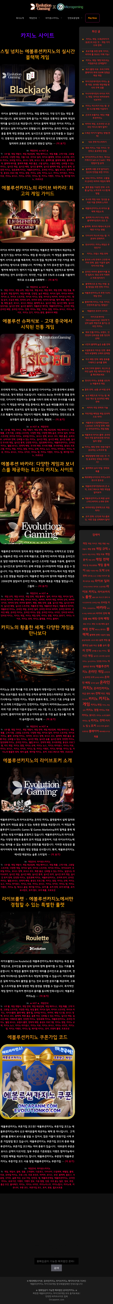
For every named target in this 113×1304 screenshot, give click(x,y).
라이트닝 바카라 (51, 297)
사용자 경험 (105, 635)
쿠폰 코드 (24, 1188)
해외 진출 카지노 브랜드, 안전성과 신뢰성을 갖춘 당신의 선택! (97, 335)
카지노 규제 (35, 173)
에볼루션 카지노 (8, 609)
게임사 (12, 1172)
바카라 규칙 (25, 300)
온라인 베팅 (5, 309)
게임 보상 (38, 290)
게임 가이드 (9, 290)
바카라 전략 (36, 300)
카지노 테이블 (56, 749)
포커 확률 (42, 890)
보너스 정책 (28, 160)
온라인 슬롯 (95, 683)
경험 (88, 571)
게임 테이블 (25, 294)
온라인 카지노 (48, 170)
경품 (23, 1172)
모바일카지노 (91, 608)
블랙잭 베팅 (60, 160)
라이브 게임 (57, 597)
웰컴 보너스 (60, 170)
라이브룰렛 (11, 1013)
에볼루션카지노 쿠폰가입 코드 (37, 1037)
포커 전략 (54, 887)
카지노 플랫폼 (39, 619)
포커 (45, 752)
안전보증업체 (73, 18)
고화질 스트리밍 (22, 433)
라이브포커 (66, 868)
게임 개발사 (16, 154)
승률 (49, 603)
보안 (56, 1175)
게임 (6, 1172)
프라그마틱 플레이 (103, 726)
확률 (96, 736)
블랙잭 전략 (94, 635)
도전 (94, 576)
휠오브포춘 (57, 1188)
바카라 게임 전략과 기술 (97, 408)
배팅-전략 (97, 618)
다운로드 (39, 1172)
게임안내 (33, 18)
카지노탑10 (57, 1184)
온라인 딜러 (33, 609)
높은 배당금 (43, 294)
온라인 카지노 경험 (32, 612)
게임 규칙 (19, 290)
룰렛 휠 (29, 1013)
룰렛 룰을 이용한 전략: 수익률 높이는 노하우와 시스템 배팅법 (97, 190)
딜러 (48, 597)
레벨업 (65, 1172)
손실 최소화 (86, 640)
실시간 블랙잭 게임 (52, 167)
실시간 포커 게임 (62, 874)
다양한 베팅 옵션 (49, 433)
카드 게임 (8, 746)
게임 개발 (102, 544)
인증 (47, 1181)
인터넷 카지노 (7, 616)
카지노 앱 (36, 176)
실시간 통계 (66, 167)
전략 (27, 309)
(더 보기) (61, 143)
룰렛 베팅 (21, 1013)
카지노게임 (96, 705)
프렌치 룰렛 (55, 1029)
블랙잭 (59, 736)
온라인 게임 (69, 306)
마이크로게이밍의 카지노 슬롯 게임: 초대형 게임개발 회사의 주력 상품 (97, 85)
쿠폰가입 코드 (35, 1188)
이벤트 (20, 1181)
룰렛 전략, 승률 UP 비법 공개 (97, 390)
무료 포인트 (33, 1175)
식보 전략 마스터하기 (97, 142)
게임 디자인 (91, 554)
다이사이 (48, 1172)
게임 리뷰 (29, 290)
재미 (93, 694)
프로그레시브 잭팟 (56, 752)
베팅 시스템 (59, 1013)
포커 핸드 (33, 890)
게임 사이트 (19, 597)
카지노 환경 (39, 313)
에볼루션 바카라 (66, 606)
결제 (18, 1172)
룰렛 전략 (95, 597)
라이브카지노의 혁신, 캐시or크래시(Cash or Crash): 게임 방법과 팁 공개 (97, 160)
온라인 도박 (89, 677)
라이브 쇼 (5, 297)
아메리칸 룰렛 (16, 1019)
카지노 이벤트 (48, 176)
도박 (102, 570)
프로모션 (39, 179)
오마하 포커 (62, 878)
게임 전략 (57, 290)
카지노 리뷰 (68, 746)
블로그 (69, 1175)
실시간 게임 (12, 167)
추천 (71, 1181)
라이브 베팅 (19, 600)
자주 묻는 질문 (56, 1181)
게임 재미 (48, 290)
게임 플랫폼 (93, 565)
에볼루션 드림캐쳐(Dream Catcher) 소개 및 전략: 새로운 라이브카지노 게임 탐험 (97, 426)
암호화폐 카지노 (19, 170)
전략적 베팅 (24, 446)
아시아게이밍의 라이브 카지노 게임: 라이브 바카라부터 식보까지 (97, 97)
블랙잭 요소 (39, 303)
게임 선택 (91, 560)
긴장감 (34, 294)
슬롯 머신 (36, 1016)
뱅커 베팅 (60, 300)
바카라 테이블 (49, 300)
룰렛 (9, 736)
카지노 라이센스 (60, 173)
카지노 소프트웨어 (103, 715)
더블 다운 (25, 157)
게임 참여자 (14, 294)
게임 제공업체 (29, 154)
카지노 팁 (59, 176)
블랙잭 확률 (23, 164)
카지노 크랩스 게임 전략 (97, 254)
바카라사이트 (57, 1296)
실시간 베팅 (24, 167)
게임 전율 (67, 290)
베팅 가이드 (87, 624)
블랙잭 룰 (50, 160)
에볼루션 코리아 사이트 (97, 311)
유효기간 (12, 1181)
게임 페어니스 (42, 154)
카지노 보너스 (11, 176)
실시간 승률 (65, 439)
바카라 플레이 (25, 603)
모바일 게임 (96, 602)
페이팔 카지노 (35, 752)
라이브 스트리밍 (62, 157)
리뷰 (2, 1175)
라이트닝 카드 (65, 297)
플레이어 (94, 731)
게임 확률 (53, 154)
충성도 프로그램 (11, 173)
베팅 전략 (42, 603)
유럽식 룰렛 (22, 1022)
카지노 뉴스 (47, 173)
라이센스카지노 (52, 18)
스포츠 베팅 (95, 640)
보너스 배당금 (27, 303)
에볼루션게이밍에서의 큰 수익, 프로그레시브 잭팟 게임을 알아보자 (97, 489)
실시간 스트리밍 (22, 606)
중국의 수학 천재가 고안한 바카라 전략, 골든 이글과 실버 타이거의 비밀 (97, 263)
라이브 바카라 (67, 294)
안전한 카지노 (32, 443)
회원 (50, 1188)
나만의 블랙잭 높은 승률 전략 (97, 344)
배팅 (90, 619)
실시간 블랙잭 (36, 167)
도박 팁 (90, 576)
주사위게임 (58, 446)
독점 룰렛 (34, 1010)
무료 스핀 (23, 1175)
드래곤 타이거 (102, 576)
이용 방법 (40, 1181)
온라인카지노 (101, 688)
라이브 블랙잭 (48, 157)
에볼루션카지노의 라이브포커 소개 (37, 760)
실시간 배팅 (62, 303)
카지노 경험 (24, 173)
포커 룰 (45, 887)
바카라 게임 (51, 600)
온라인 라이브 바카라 (48, 609)
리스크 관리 (103, 597)
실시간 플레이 (27, 306)
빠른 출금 (33, 164)
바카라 (42, 600)
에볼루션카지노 (34, 170)
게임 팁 (85, 565)
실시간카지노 (92, 661)
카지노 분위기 (59, 616)
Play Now (92, 18)
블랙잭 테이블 (10, 164)
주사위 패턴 (35, 446)
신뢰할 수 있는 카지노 (26, 439)
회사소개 (20, 18)
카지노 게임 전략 (32, 616)
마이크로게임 (59, 1293)
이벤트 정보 (29, 1181)
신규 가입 (26, 1178)
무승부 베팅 (14, 300)
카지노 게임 (35, 309)
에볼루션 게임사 (51, 606)
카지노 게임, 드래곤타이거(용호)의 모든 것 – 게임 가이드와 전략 (97, 42)
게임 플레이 (40, 597)
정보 (66, 1181)
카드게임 (85, 699)
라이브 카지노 (16, 436)
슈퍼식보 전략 (9, 439)
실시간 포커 (49, 874)
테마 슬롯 (24, 752)
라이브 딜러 (35, 157)
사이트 (8, 1178)
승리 (105, 645)
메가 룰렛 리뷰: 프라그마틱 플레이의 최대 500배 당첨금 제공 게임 (97, 72)
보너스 (16, 303)
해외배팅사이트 (104, 731)
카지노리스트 (45, 1184)
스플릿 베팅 (55, 164)
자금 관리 (86, 694)
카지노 (22, 1184)
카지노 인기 (28, 313)
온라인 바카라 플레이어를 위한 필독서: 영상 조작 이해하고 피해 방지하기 (97, 275)
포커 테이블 (64, 887)
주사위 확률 (47, 446)
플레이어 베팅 (51, 313)
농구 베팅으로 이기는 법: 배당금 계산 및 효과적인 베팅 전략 (97, 399)
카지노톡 (67, 1184)
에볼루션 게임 (37, 606)
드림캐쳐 (57, 1172)
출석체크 (14, 1184)
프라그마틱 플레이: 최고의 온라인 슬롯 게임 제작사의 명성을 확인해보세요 (97, 371)
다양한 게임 (15, 157)
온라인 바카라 (65, 609)
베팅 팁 (97, 629)
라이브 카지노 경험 (34, 297)
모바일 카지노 (16, 160)
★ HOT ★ (43, 151)
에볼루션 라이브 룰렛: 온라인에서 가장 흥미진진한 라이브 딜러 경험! (97, 438)
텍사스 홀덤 (22, 887)
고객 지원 (63, 154)
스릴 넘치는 (43, 164)
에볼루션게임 (47, 1178)
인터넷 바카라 (67, 612)
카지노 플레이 (52, 619)
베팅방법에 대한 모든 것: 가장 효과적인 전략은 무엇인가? (97, 459)
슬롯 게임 (103, 640)
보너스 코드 (39, 160)
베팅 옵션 (8, 303)
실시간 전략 (14, 306)
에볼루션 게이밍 (41, 306)
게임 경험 (91, 549)
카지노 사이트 (25, 176)
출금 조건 (5, 1184)
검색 (56, 1256)
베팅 (35, 603)
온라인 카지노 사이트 (51, 612)
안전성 (34, 1178)
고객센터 (30, 1172)
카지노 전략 (27, 619)
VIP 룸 (7, 154)
